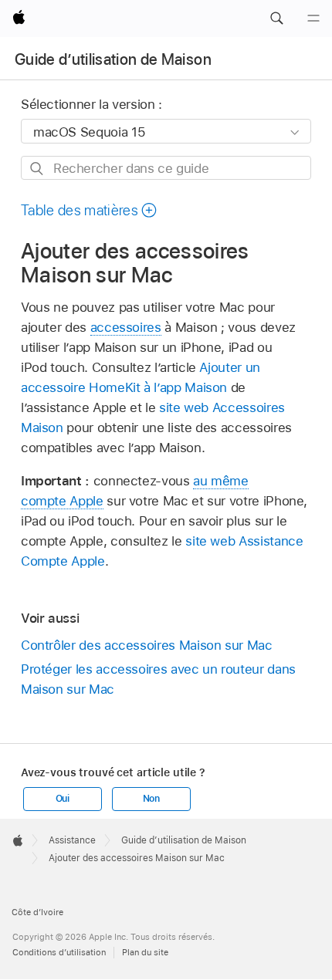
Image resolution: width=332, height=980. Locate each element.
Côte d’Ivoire (37, 912)
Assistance (72, 840)
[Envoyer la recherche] (37, 169)
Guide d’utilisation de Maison (113, 59)
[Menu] (313, 18)
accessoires (125, 327)
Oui (62, 798)
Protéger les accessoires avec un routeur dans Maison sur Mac (158, 679)
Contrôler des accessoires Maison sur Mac (147, 645)
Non (151, 798)
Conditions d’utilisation (59, 952)
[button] (276, 18)
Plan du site (145, 952)
